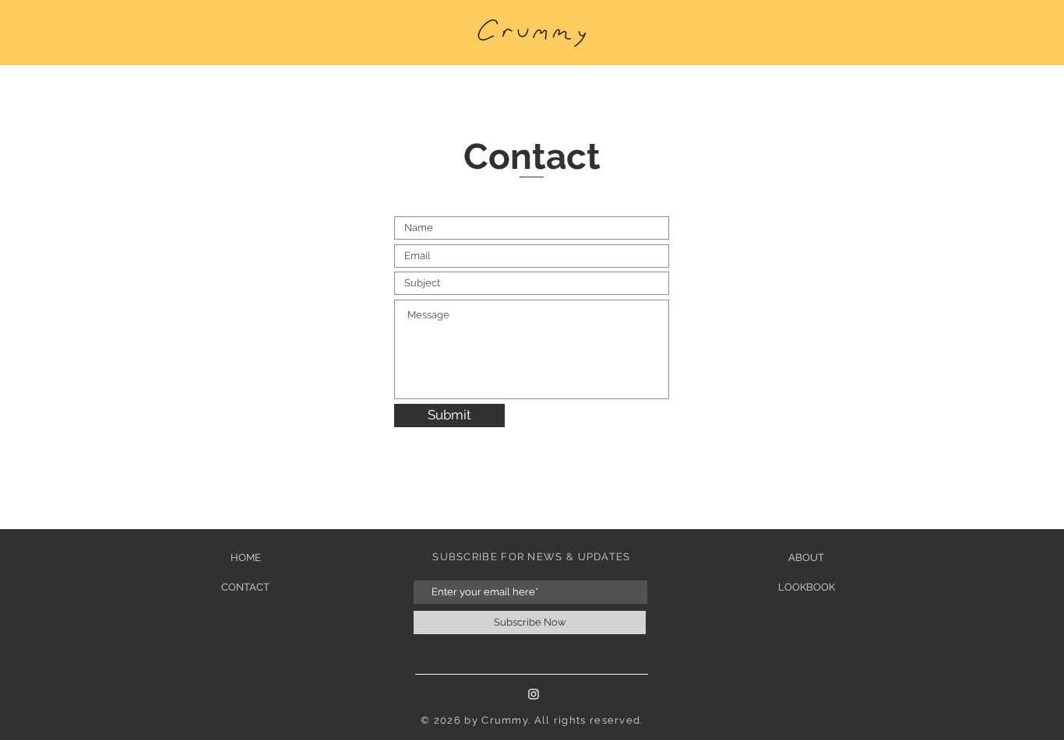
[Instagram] (534, 694)
